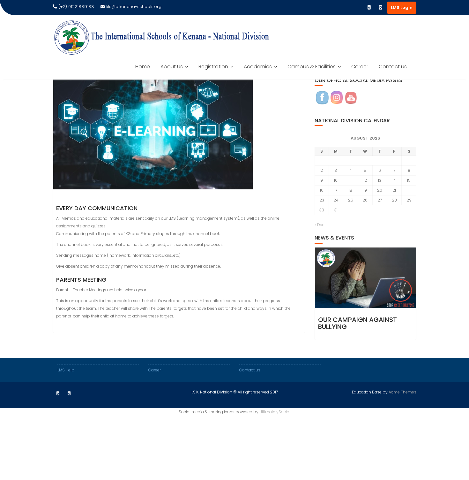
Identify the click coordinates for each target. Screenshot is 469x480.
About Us (171, 66)
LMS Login (402, 7)
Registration (213, 66)
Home (142, 66)
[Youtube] (381, 8)
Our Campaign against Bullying (357, 323)
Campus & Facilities (311, 66)
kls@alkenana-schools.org (133, 7)
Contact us (393, 66)
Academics (258, 66)
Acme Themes (402, 392)
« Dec (319, 224)
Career (359, 66)
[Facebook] (369, 8)
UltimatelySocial (274, 412)
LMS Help (65, 370)
